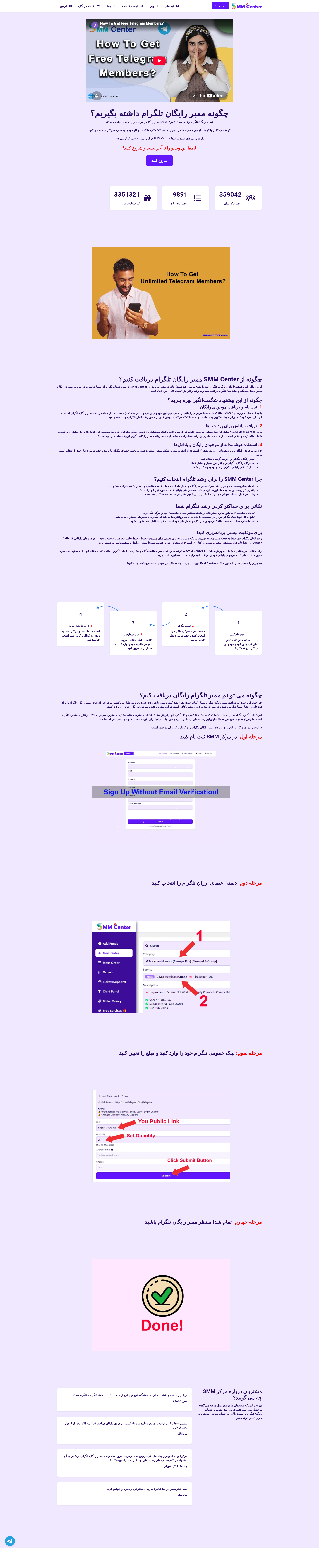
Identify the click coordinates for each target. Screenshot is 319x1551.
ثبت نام (169, 6)
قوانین (63, 6)
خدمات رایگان (86, 6)
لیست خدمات (130, 6)
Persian (222, 6)
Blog (108, 6)
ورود (151, 6)
